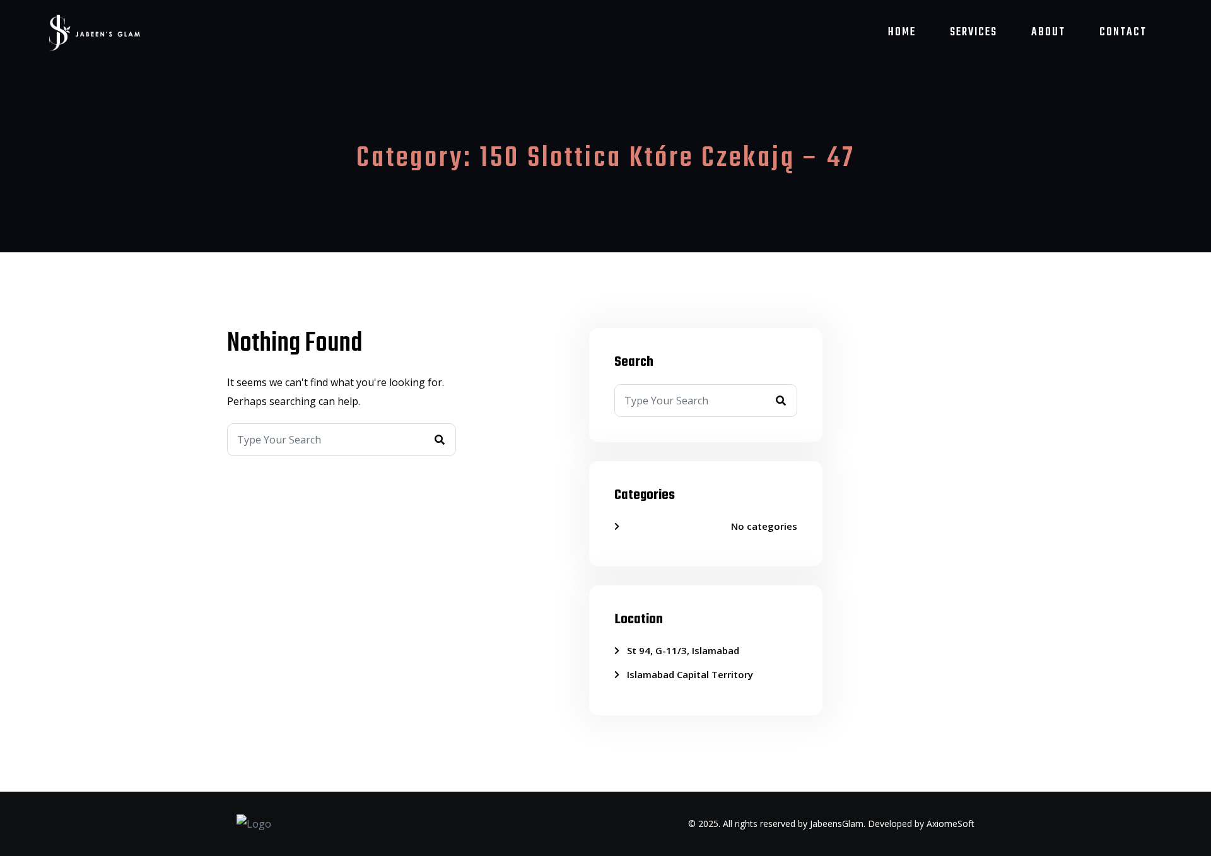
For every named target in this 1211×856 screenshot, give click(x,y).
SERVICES (973, 32)
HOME (902, 32)
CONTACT (1123, 32)
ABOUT (1048, 32)
